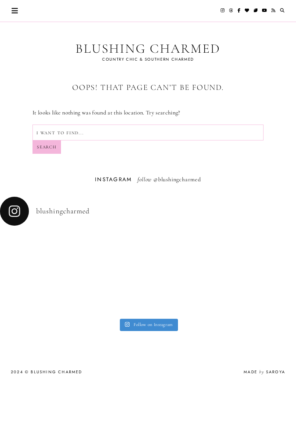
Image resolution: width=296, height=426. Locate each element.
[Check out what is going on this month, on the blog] (188, 302)
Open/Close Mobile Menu (15, 11)
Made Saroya (264, 372)
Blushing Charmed (147, 48)
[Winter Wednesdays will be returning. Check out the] (27, 245)
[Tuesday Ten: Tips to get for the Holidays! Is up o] (107, 245)
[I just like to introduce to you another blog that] (107, 302)
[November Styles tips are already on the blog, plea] (188, 245)
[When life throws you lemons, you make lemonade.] (268, 302)
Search (47, 146)
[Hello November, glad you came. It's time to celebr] (268, 245)
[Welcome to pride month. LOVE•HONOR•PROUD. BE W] (27, 302)
